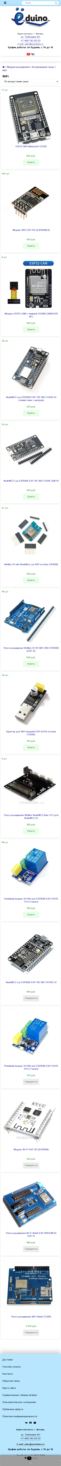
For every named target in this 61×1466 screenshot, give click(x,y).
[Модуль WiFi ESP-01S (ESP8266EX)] (30, 201)
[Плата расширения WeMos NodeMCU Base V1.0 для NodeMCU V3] (30, 786)
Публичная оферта (12, 1409)
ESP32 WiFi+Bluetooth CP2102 (31, 146)
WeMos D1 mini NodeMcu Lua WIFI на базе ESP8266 (31, 564)
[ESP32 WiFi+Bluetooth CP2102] (30, 117)
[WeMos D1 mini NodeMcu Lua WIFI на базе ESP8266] (30, 535)
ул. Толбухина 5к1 (30, 37)
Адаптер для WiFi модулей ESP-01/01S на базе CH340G (31, 733)
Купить (31, 162)
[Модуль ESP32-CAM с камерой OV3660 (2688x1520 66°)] (30, 284)
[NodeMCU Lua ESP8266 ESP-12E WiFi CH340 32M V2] (30, 451)
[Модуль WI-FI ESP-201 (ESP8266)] (30, 1120)
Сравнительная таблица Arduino (19, 1395)
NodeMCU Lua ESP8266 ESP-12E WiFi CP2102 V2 (31, 982)
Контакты (7, 1374)
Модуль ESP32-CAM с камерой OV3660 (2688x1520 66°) (31, 315)
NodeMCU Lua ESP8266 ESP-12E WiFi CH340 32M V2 (31, 481)
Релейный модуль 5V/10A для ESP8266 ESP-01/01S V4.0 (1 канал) (31, 1068)
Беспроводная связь (43, 67)
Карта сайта (9, 1388)
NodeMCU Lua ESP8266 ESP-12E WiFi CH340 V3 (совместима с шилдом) (31, 399)
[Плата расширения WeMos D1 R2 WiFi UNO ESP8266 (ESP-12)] (30, 618)
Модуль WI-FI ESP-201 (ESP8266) (31, 1149)
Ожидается (31, 998)
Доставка (7, 1359)
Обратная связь (11, 1381)
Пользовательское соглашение (19, 1402)
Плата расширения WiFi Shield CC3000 (31, 1316)
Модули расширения (18, 67)
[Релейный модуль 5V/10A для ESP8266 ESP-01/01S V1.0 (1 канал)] (30, 869)
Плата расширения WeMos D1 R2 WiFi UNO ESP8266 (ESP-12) (31, 650)
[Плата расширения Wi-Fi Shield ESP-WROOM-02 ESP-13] (30, 1204)
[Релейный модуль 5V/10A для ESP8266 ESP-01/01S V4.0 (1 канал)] (30, 1036)
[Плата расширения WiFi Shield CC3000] (30, 1287)
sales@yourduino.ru (34, 44)
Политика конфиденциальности (19, 1416)
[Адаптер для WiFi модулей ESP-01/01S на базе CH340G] (30, 702)
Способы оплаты (11, 1367)
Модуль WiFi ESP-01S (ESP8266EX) (31, 230)
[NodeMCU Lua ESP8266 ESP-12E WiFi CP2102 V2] (30, 953)
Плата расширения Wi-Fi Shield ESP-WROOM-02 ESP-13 (31, 1235)
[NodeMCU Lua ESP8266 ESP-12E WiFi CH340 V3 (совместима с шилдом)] (30, 368)
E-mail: (21, 44)
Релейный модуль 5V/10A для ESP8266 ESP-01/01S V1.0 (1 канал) (31, 900)
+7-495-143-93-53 (30, 41)
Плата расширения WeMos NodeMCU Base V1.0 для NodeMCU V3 (31, 817)
